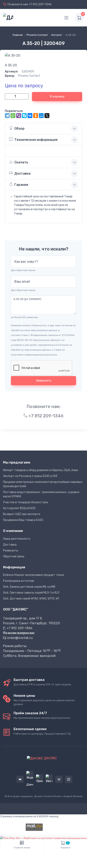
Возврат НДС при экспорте (21, 514)
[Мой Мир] (41, 115)
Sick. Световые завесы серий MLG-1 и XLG (31, 592)
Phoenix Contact (37, 34)
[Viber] (18, 115)
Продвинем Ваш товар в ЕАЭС (23, 520)
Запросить (43, 380)
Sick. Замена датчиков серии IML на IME (29, 586)
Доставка (10, 544)
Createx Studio (52, 796)
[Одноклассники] (35, 115)
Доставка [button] (22, 173)
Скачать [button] (21, 162)
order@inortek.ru (20, 638)
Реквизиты (10, 550)
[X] (47, 115)
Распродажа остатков (18, 581)
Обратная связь (13, 556)
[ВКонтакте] (30, 115)
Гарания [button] (21, 185)
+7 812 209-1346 (40, 4)
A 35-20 (11, 65)
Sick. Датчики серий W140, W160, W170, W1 (31, 598)
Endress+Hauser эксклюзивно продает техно (33, 575)
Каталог (56, 34)
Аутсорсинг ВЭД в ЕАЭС (19, 508)
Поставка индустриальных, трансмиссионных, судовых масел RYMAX (41, 494)
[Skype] (24, 115)
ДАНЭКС (50, 758)
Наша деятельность (16, 538)
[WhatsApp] (13, 115)
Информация (14, 567)
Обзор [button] (19, 128)
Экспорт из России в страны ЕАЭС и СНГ (30, 476)
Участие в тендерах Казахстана (25, 502)
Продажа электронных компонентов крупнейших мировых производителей (43, 484)
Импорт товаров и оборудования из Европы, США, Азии (40, 470)
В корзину (57, 96)
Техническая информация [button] (35, 140)
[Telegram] (7, 115)
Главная (18, 34)
